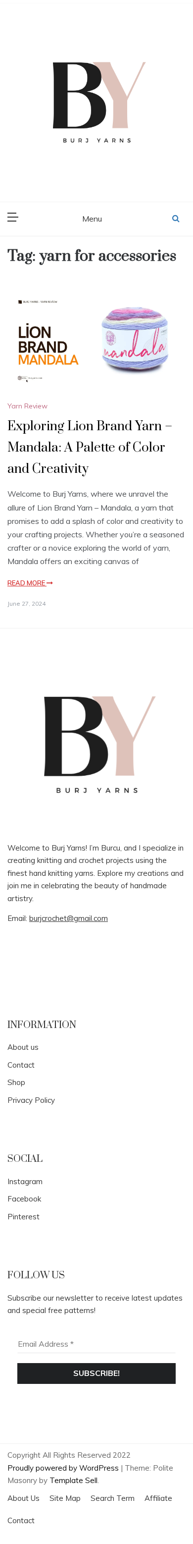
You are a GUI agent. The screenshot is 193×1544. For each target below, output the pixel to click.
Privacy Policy (31, 1100)
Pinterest (23, 1216)
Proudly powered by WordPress (64, 1468)
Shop (16, 1082)
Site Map (65, 1498)
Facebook (24, 1198)
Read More (27, 583)
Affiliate (158, 1498)
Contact (21, 1065)
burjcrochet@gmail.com (68, 918)
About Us (23, 1498)
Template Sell (73, 1480)
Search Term (113, 1498)
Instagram (25, 1181)
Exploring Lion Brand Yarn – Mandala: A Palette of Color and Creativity (89, 447)
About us (23, 1047)
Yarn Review (27, 405)
